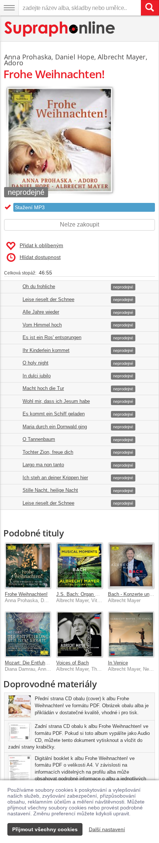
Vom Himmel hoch (42, 325)
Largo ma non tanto (43, 464)
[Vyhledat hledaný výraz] (150, 7)
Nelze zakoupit (79, 224)
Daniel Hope (74, 56)
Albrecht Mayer (122, 56)
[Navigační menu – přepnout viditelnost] (9, 7)
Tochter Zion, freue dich (48, 452)
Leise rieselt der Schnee (48, 299)
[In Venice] (131, 634)
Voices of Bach (72, 663)
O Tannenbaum (39, 439)
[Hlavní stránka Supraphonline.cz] (60, 28)
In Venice (118, 663)
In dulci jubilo (37, 376)
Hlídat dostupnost (40, 257)
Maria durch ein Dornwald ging (55, 426)
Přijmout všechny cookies (45, 829)
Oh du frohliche (39, 286)
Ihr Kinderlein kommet (46, 350)
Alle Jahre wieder (41, 312)
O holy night (35, 363)
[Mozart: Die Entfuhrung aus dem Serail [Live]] (28, 634)
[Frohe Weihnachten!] (28, 565)
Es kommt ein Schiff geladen (54, 414)
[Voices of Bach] (79, 634)
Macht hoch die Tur (43, 388)
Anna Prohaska (27, 56)
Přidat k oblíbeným (41, 245)
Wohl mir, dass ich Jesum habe (56, 401)
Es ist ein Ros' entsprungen (52, 337)
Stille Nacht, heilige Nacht (50, 490)
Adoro (13, 62)
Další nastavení (107, 829)
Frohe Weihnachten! (26, 594)
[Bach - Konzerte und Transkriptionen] (131, 565)
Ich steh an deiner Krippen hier (55, 477)
